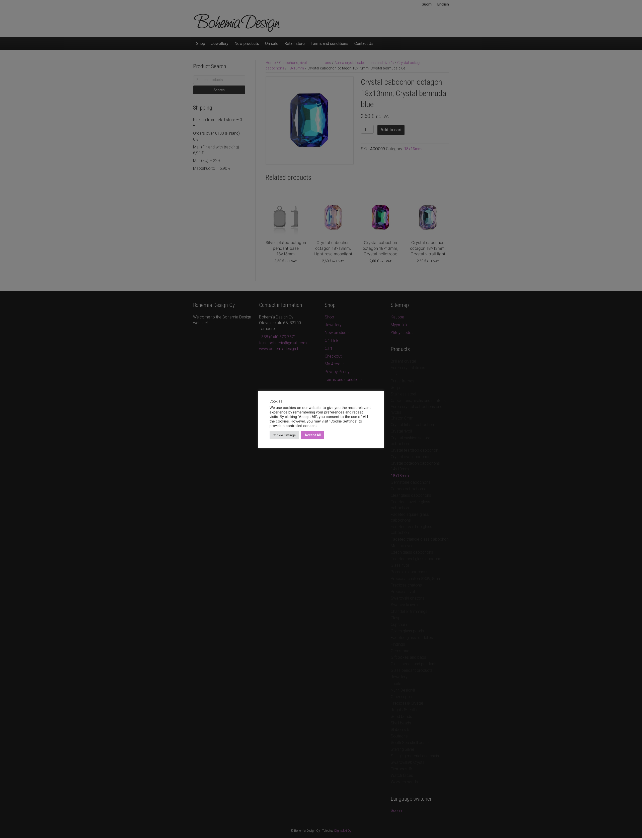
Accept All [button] (313, 435)
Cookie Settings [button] (284, 435)
